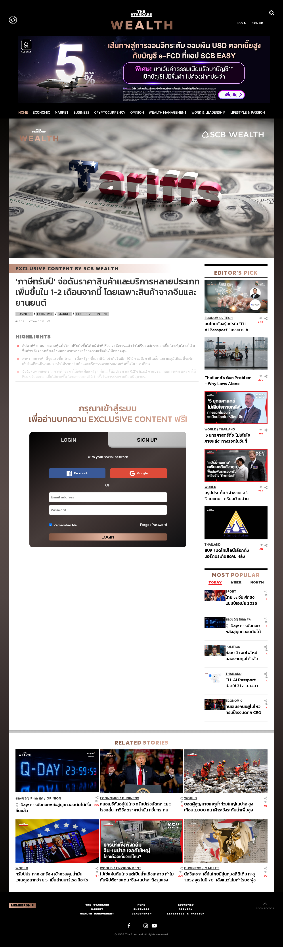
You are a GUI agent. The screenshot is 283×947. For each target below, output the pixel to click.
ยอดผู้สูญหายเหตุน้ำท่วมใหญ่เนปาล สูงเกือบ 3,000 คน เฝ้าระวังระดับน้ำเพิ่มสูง (218, 807)
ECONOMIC (41, 112)
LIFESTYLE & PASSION (247, 112)
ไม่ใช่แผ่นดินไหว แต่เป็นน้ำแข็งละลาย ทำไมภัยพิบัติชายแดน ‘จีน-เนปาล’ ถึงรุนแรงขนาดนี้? (137, 877)
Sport (231, 591)
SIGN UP (257, 23)
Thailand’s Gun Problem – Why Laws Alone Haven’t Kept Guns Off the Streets (228, 380)
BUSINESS (81, 112)
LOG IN (241, 23)
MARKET (62, 112)
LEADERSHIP (141, 913)
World (210, 429)
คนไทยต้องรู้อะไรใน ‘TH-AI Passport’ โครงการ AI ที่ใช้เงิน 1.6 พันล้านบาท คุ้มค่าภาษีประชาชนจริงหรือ (228, 326)
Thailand (227, 429)
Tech (228, 318)
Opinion (54, 798)
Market (65, 314)
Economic (45, 314)
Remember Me (65, 525)
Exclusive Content (92, 314)
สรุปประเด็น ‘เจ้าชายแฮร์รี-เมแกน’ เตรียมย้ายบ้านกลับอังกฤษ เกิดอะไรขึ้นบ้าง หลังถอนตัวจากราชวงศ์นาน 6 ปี (227, 495)
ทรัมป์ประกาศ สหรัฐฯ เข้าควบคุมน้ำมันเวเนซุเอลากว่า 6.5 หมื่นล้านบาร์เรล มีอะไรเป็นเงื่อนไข (51, 877)
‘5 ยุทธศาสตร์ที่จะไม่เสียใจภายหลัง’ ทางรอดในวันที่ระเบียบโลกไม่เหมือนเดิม (227, 438)
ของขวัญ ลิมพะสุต (238, 619)
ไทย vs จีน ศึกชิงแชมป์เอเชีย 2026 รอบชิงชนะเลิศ (241, 600)
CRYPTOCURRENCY (109, 112)
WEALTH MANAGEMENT (168, 112)
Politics (233, 647)
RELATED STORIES (142, 742)
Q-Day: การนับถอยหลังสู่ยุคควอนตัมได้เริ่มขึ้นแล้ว (243, 628)
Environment (128, 868)
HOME (23, 112)
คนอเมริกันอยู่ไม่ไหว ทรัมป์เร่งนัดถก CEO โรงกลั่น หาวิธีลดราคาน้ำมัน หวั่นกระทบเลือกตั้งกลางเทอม (243, 709)
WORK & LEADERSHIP (208, 112)
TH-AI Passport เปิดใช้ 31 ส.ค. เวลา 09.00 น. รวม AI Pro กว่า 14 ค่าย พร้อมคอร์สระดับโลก (244, 682)
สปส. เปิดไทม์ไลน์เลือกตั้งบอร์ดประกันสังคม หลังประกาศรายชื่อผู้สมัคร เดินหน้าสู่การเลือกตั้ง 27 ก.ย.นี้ (228, 553)
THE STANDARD (97, 905)
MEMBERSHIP (22, 905)
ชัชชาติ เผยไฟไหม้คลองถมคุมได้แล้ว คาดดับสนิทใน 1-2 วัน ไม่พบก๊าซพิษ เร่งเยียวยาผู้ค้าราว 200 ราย (244, 655)
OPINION (137, 112)
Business (24, 314)
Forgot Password (153, 524)
